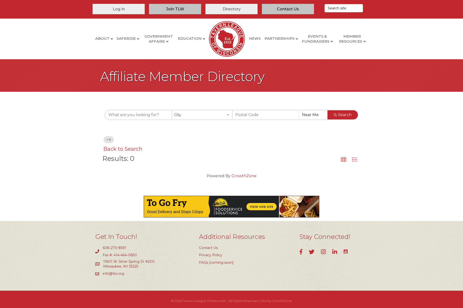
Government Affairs (158, 39)
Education (190, 38)
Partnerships (279, 38)
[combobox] (202, 114)
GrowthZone (244, 176)
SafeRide (126, 38)
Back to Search (123, 149)
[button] (343, 159)
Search (345, 114)
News (255, 38)
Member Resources (350, 39)
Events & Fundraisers (315, 39)
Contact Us (208, 248)
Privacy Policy (210, 255)
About (102, 38)
